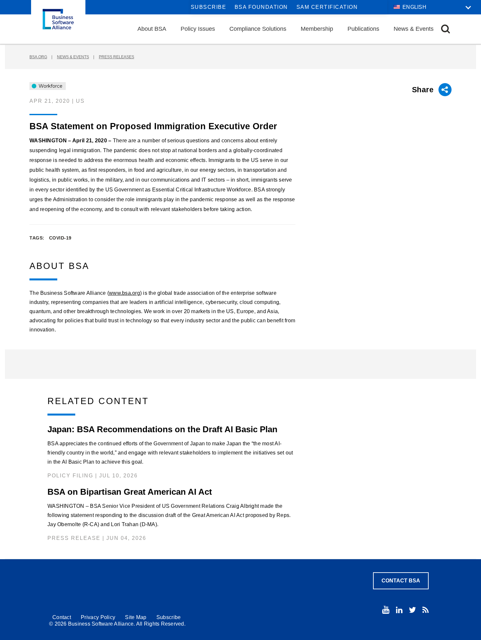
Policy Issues (198, 29)
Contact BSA (401, 580)
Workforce (49, 86)
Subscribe (208, 7)
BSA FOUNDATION (261, 7)
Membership (317, 29)
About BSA (151, 29)
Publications (363, 29)
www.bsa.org (124, 293)
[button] (445, 29)
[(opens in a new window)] (385, 609)
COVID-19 (60, 237)
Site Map (135, 617)
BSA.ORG (38, 57)
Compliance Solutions (257, 29)
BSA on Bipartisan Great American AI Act (129, 492)
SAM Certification (327, 7)
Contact (61, 617)
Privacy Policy (98, 617)
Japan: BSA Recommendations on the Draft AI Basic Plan (162, 429)
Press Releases (116, 57)
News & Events (414, 29)
